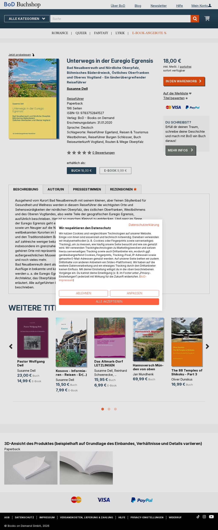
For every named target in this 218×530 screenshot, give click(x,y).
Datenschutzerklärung (144, 224)
